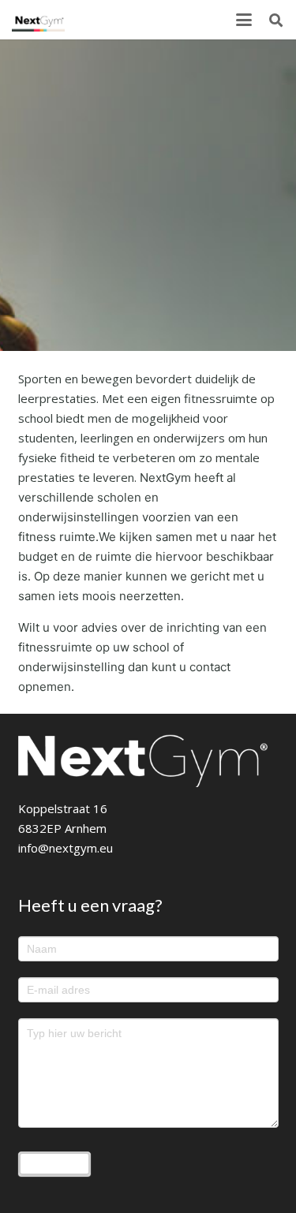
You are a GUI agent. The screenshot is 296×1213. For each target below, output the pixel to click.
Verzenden (54, 1163)
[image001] (38, 20)
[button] (244, 20)
